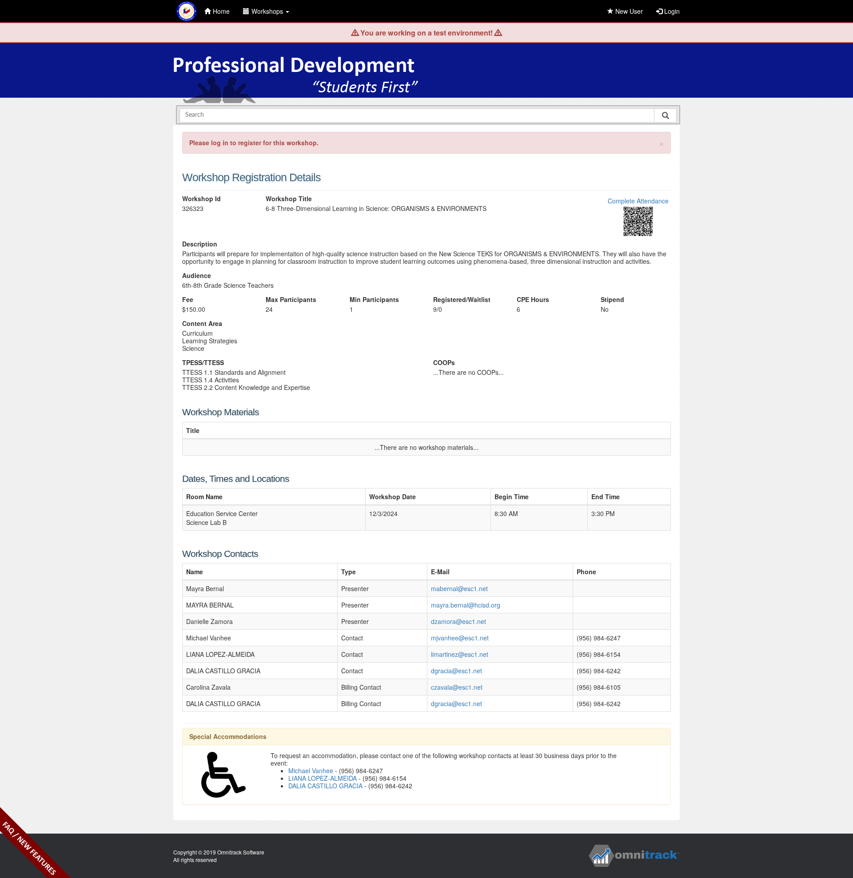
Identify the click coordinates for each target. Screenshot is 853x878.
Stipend (612, 299)
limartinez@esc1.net (459, 654)
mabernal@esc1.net (459, 588)
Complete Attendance (638, 200)
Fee (187, 299)
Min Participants (374, 299)
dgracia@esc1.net (456, 670)
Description (199, 244)
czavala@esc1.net (456, 687)
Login (671, 11)
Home (221, 11)
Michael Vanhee (310, 770)
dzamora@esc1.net (458, 621)
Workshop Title (289, 199)
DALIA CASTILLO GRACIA (325, 785)
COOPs (444, 362)
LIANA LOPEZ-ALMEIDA (322, 778)
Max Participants (291, 299)
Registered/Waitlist (461, 299)
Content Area (202, 323)
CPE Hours (533, 299)
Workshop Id (201, 199)
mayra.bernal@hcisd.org (465, 604)
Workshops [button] (268, 11)
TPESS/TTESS (203, 362)
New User (628, 11)
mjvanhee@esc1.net (460, 637)
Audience (196, 275)
